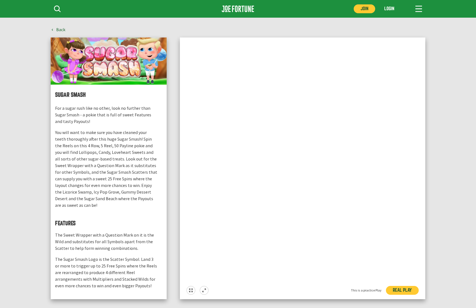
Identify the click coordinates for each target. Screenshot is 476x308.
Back (60, 30)
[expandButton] (204, 290)
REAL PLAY (402, 290)
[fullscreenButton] (190, 290)
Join (364, 8)
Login (389, 8)
